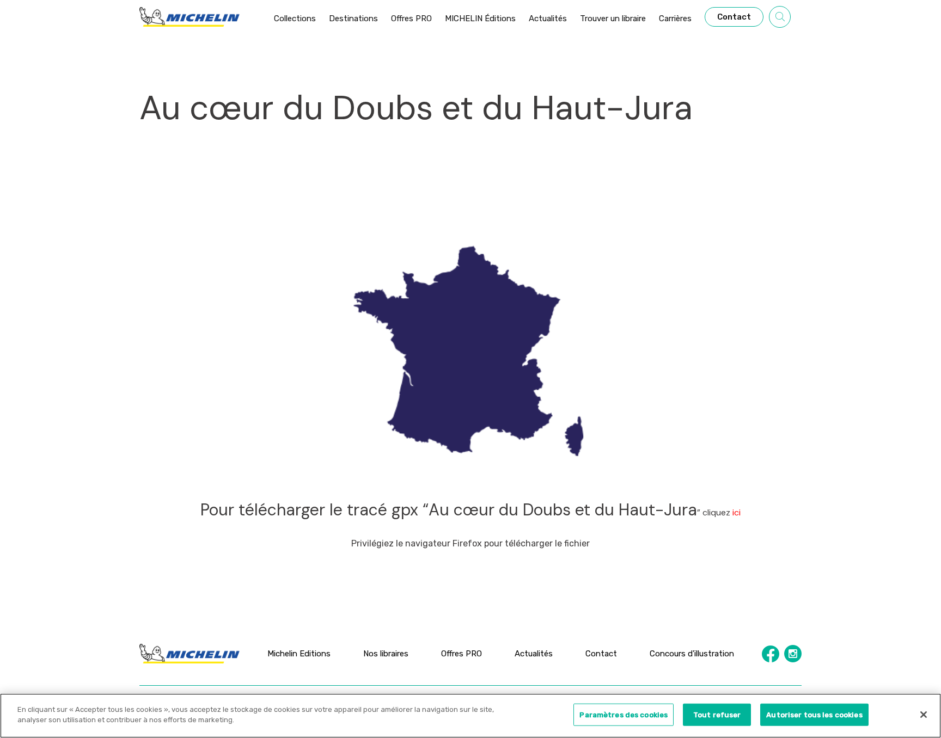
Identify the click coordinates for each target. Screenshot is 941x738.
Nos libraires (385, 654)
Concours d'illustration (692, 654)
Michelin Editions (299, 654)
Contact (601, 654)
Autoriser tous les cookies (814, 715)
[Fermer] (924, 715)
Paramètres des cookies (623, 715)
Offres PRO (461, 654)
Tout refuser (717, 715)
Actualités (534, 654)
